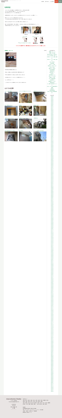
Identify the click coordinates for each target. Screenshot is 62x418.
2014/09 (52, 279)
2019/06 (52, 206)
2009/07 (52, 359)
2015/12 (52, 260)
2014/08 (52, 281)
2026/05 (52, 100)
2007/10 (52, 386)
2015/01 (52, 274)
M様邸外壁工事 (52, 82)
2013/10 (52, 293)
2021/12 (52, 168)
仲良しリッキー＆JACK (52, 76)
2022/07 (52, 159)
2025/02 (52, 119)
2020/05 (52, 192)
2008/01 (52, 382)
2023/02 (52, 150)
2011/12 (52, 322)
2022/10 (52, 155)
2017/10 (52, 232)
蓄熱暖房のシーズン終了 (52, 81)
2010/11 (52, 338)
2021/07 (52, 174)
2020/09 (52, 187)
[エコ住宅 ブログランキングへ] (35, 41)
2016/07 (52, 251)
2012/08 (52, 311)
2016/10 (52, 247)
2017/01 (52, 243)
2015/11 (52, 261)
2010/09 (52, 341)
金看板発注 (52, 88)
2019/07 (52, 205)
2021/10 (52, 170)
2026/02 (52, 104)
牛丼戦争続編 (52, 63)
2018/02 (52, 227)
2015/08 (52, 265)
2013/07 (52, 297)
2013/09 (52, 295)
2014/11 (52, 277)
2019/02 (52, 211)
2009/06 (52, 360)
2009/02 (52, 365)
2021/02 (52, 181)
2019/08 (52, 204)
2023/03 (52, 149)
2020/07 (52, 190)
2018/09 (52, 218)
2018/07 (52, 220)
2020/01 (52, 197)
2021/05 (52, 177)
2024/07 (52, 128)
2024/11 (52, 123)
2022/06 (52, 160)
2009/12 (52, 352)
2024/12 (52, 122)
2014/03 (52, 287)
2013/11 (52, 292)
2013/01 (52, 305)
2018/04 (52, 224)
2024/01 (52, 136)
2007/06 (52, 391)
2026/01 (52, 105)
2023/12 (52, 137)
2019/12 (52, 199)
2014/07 (52, 282)
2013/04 (52, 301)
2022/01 (52, 167)
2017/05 (52, 238)
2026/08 (52, 96)
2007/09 (52, 387)
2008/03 (52, 379)
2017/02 (52, 242)
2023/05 (52, 146)
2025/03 (52, 118)
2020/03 (52, 195)
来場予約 (60, 1)
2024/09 (52, 126)
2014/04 (52, 286)
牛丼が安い (52, 73)
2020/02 (52, 196)
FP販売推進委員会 (52, 90)
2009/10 (52, 355)
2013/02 (52, 304)
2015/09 (52, 264)
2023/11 (52, 138)
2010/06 (52, 345)
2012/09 (52, 310)
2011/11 (52, 323)
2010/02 (52, 350)
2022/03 (52, 164)
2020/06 (52, 191)
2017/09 (52, 233)
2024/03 (52, 133)
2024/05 (52, 131)
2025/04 (52, 117)
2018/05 (52, 223)
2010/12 (52, 337)
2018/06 (52, 222)
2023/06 (52, 145)
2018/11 (52, 215)
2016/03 (52, 256)
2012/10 (52, 309)
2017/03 (52, 241)
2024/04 (52, 132)
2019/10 (52, 201)
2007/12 (52, 383)
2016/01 (52, 259)
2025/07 (52, 113)
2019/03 (52, 210)
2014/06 (52, 283)
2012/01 (52, 320)
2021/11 (52, 169)
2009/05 (52, 361)
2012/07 (52, 313)
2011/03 (52, 333)
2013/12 (52, 291)
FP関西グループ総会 (52, 77)
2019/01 (52, 213)
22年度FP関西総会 (52, 69)
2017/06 (52, 237)
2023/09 (52, 141)
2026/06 (52, 99)
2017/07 (52, 236)
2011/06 (52, 329)
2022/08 (52, 158)
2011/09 (52, 325)
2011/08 (52, 327)
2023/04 (52, 147)
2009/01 (52, 366)
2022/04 (52, 163)
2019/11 (52, 200)
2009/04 (52, 363)
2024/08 (52, 127)
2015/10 (52, 263)
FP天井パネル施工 (52, 67)
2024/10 (52, 124)
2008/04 (52, 378)
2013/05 (52, 300)
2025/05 (52, 115)
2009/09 (52, 356)
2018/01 (52, 228)
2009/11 (52, 354)
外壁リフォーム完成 (52, 64)
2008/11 (52, 369)
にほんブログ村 (25, 36)
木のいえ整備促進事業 (52, 78)
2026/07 (52, 97)
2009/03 (52, 364)
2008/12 (52, 368)
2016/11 (52, 246)
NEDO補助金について (52, 74)
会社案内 (42, 1)
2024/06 (52, 129)
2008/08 (52, 373)
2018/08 (52, 219)
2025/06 (52, 114)
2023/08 (52, 142)
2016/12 (52, 245)
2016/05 (52, 254)
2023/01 (52, 151)
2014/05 (52, 284)
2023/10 (52, 140)
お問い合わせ (47, 1)
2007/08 (52, 388)
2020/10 (52, 186)
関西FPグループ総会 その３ (52, 65)
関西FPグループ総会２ (52, 68)
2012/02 (52, 319)
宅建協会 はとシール (52, 51)
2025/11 (52, 108)
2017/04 (52, 240)
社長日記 (7, 7)
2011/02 (52, 334)
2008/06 (52, 375)
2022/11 (52, 154)
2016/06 (52, 252)
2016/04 (52, 255)
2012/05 (52, 315)
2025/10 (52, 109)
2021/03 (52, 179)
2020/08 (52, 188)
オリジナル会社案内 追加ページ (52, 55)
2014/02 (52, 288)
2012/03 (52, 318)
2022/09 (52, 156)
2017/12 (52, 229)
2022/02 (52, 165)
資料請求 (56, 1)
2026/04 (52, 101)
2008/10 (52, 370)
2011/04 (52, 332)
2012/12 (52, 306)
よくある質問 (52, 1)
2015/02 (52, 273)
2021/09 (52, 172)
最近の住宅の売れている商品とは (52, 54)
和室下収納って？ (52, 72)
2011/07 (52, 328)
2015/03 (52, 272)
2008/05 (52, 377)
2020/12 (52, 183)
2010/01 (52, 351)
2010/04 (52, 347)
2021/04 (52, 178)
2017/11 (52, 231)
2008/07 (52, 374)
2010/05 (52, 346)
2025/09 (52, 110)
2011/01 (52, 336)
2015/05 (52, 269)
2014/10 (52, 278)
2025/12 (52, 106)
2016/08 (52, 250)
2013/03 (52, 302)
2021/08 (52, 173)
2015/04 (52, 270)
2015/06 (52, 268)
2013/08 (52, 296)
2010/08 (52, 342)
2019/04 (52, 209)
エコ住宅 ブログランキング (35, 36)
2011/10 (52, 324)
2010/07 (52, 343)
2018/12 (52, 214)
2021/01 (52, 182)
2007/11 (52, 384)
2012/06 (52, 314)
